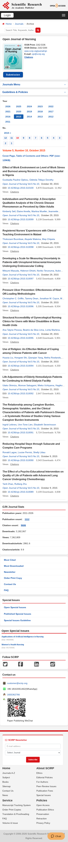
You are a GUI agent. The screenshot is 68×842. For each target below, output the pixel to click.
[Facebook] (20, 664)
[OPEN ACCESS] (58, 5)
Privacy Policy (43, 823)
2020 (18, 111)
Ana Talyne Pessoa (12, 330)
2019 (29, 111)
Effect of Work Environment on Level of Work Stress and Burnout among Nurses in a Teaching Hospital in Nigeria (34, 171)
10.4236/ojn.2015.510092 (21, 393)
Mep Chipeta (48, 239)
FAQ (6, 590)
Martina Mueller (39, 211)
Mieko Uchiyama (46, 385)
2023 (40, 106)
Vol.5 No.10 (33, 184)
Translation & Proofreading (15, 814)
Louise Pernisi (25, 452)
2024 (29, 106)
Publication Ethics (45, 809)
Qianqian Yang (35, 357)
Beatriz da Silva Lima (33, 330)
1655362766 (13, 694)
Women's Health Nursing (13, 645)
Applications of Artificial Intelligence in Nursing (22, 637)
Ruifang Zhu (20, 484)
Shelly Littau (39, 452)
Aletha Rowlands (52, 357)
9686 (23, 525)
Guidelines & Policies (15, 92)
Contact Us (10, 584)
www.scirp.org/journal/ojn (35, 51)
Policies (41, 800)
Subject (6, 777)
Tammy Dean (31, 298)
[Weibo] (52, 664)
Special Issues (43, 795)
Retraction (41, 818)
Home (9, 24)
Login (7, 15)
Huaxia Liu (8, 357)
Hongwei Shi (20, 357)
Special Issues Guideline (17, 620)
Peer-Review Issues (46, 786)
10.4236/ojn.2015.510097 (21, 278)
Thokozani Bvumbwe (13, 239)
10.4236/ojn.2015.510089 (21, 492)
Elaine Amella (23, 211)
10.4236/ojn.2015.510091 (21, 432)
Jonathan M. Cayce (49, 298)
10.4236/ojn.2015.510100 (21, 188)
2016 (7, 116)
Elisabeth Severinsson (45, 424)
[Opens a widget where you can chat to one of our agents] (56, 836)
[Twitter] (5, 664)
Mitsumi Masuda (11, 270)
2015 (18, 116)
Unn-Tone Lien (25, 424)
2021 (7, 111)
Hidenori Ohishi (28, 270)
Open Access (42, 805)
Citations (28, 57)
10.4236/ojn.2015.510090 (21, 460)
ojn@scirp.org (38, 54)
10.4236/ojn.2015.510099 (21, 219)
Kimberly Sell (9, 211)
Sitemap (6, 786)
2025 (18, 106)
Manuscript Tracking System (16, 805)
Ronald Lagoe (10, 452)
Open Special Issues (15, 607)
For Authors (42, 782)
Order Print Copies (11, 809)
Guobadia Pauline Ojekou (15, 179)
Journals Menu (11, 84)
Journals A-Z (8, 773)
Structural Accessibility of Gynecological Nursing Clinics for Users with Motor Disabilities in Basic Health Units (32, 321)
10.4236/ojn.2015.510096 (21, 306)
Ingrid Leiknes (10, 424)
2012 (50, 116)
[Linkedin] (36, 664)
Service (7, 800)
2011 (7, 121)
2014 (29, 116)
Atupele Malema (33, 239)
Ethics (39, 773)
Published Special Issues (17, 614)
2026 (7, 106)
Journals (19, 24)
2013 (40, 116)
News (5, 795)
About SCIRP (45, 768)
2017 (50, 111)
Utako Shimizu (10, 385)
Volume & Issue (10, 823)
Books (5, 782)
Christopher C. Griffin (13, 298)
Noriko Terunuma (45, 270)
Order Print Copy (13, 578)
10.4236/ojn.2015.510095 (21, 338)
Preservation (42, 814)
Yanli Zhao (8, 484)
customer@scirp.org (17, 683)
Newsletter (9, 572)
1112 (27, 519)
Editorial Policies (44, 777)
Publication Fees (44, 790)
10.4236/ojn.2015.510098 (21, 247)
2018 (40, 111)
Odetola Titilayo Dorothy (41, 179)
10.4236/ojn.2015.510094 (21, 365)
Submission (13, 74)
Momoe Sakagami (27, 385)
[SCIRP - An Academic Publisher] (22, 5)
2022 (50, 106)
